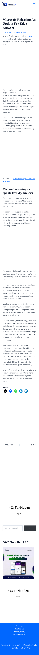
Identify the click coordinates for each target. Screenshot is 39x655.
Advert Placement (20, 634)
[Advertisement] (19, 68)
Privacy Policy (19, 632)
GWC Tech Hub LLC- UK (21, 648)
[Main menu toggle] (34, 4)
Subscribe (30, 528)
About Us (19, 626)
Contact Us (19, 629)
